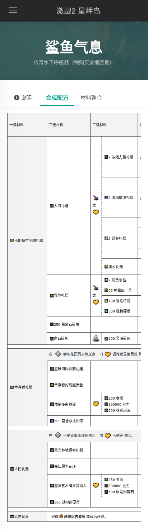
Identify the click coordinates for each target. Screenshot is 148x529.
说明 (25, 97)
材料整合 (91, 97)
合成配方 (57, 97)
